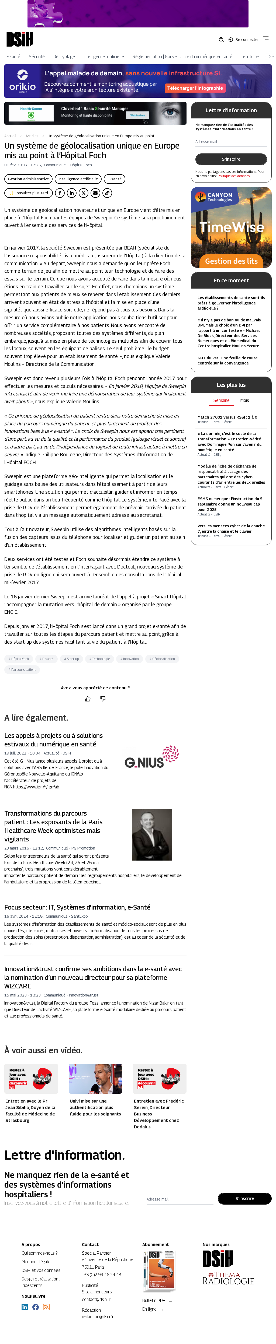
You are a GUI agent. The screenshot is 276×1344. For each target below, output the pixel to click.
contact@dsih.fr (96, 1299)
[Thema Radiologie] (228, 1278)
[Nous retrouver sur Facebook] (35, 1307)
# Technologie (99, 659)
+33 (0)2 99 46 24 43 (101, 1274)
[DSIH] (228, 1258)
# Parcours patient (22, 670)
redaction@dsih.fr (98, 1316)
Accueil (10, 136)
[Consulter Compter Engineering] (137, 13)
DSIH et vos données (41, 1270)
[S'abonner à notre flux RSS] (46, 1307)
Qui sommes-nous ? (39, 1253)
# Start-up (71, 659)
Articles (32, 136)
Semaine (221, 400)
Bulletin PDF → (157, 1300)
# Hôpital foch (19, 659)
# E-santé (46, 659)
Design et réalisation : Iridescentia (41, 1282)
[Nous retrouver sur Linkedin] (25, 1307)
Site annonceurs (97, 1291)
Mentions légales (37, 1261)
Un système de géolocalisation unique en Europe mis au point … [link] (103, 136)
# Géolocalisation (162, 659)
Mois (244, 400)
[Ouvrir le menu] (265, 40)
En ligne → (153, 1309)
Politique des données (234, 176)
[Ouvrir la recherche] (223, 39)
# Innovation (129, 659)
